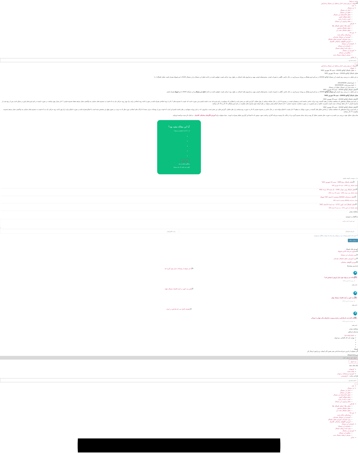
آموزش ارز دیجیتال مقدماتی (342, 37)
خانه (353, 6)
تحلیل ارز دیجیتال (345, 12)
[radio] (177, 135)
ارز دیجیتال (350, 8)
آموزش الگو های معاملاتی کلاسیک (205, 115)
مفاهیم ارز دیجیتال (345, 53)
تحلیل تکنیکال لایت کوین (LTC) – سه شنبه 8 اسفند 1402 (343, 208)
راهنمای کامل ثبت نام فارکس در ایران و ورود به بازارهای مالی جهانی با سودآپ (334, 318)
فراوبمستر (344, 376)
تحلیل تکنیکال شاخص (344, 28)
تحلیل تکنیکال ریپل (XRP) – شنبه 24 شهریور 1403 (345, 185)
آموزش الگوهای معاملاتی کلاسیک (340, 41)
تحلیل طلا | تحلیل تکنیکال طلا (341, 26)
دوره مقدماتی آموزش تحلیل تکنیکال (339, 39)
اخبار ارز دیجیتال (345, 10)
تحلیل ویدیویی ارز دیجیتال (343, 21)
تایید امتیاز (185, 161)
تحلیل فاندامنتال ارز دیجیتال (342, 14)
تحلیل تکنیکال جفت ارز (343, 30)
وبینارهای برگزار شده (344, 35)
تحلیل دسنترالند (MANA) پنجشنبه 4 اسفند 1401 (345, 200)
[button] (353, 212)
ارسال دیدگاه (352, 240)
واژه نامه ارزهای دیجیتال (343, 48)
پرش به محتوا (353, 1)
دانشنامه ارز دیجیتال (348, 44)
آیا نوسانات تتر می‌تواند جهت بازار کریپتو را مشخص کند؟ (340, 277)
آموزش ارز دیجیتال (348, 50)
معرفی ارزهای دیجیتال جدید (342, 55)
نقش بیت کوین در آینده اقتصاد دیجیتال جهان (344, 297)
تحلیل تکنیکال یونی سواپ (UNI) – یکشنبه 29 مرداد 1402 (343, 193)
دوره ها (352, 32)
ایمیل (352, 355)
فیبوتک (352, 68)
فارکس (352, 23)
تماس (352, 57)
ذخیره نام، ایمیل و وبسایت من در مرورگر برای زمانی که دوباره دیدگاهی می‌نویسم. (335, 235)
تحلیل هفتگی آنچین (345, 17)
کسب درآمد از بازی (344, 19)
